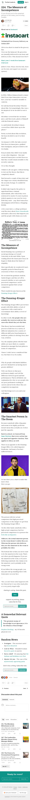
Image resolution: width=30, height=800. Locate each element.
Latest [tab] (7, 719)
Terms (19, 787)
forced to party (9, 651)
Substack (7, 796)
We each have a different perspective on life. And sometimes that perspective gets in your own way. (11, 757)
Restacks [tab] (12, 699)
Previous (6, 688)
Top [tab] (3, 719)
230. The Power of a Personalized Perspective (10, 754)
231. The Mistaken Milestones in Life (7, 725)
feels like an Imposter (8, 535)
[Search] (27, 719)
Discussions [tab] (14, 719)
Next (24, 688)
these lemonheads (22, 211)
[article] (15, 728)
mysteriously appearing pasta (14, 661)
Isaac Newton (6, 436)
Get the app (23, 792)
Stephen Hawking (7, 629)
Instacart (14, 29)
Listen (26, 21)
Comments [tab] (5, 699)
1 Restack (15, 677)
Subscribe (20, 2)
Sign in (26, 2)
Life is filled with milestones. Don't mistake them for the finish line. (10, 728)
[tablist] (8, 699)
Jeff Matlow (8, 20)
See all (4, 766)
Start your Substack (10, 792)
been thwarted (12, 646)
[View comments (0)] (8, 25)
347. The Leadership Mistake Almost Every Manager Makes (9, 739)
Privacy (15, 787)
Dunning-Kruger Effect (9, 293)
